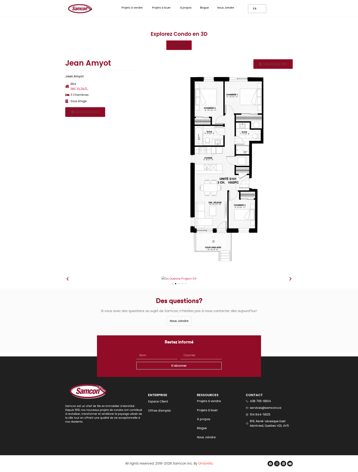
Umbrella (205, 463)
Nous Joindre (206, 437)
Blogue (202, 428)
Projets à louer (207, 410)
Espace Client (158, 401)
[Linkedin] (283, 463)
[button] (179, 45)
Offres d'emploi (159, 410)
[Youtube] (290, 463)
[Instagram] (277, 463)
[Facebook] (270, 463)
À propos (203, 419)
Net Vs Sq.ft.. (79, 88)
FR (254, 9)
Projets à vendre (209, 401)
